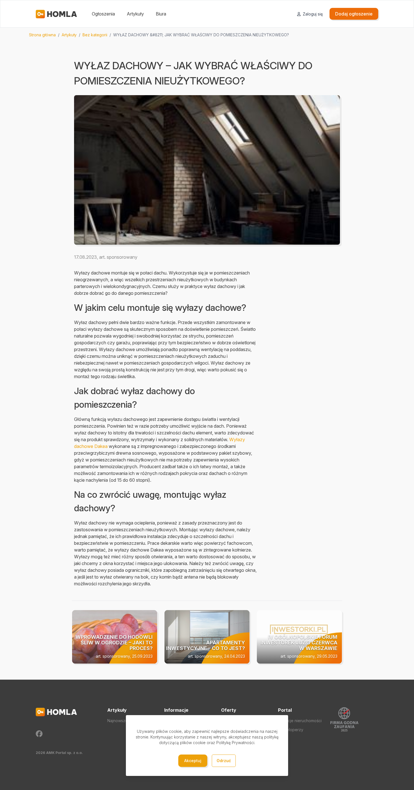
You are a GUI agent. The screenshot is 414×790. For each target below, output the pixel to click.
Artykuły (135, 14)
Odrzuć (224, 760)
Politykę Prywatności (235, 742)
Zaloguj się (312, 14)
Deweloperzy (290, 729)
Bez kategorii (95, 34)
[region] (207, 35)
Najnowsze (117, 720)
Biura (161, 14)
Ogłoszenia (103, 14)
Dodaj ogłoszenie (354, 14)
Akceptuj (192, 760)
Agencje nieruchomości (300, 720)
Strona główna (42, 34)
